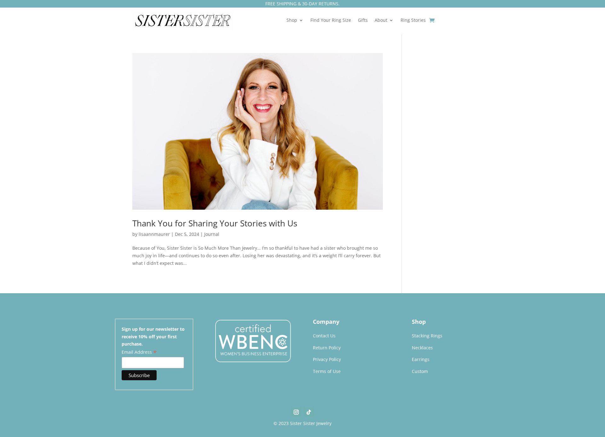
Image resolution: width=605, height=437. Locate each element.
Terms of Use (327, 371)
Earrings (420, 359)
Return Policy (327, 348)
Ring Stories (413, 20)
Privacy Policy (327, 359)
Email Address (139, 352)
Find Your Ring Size (330, 20)
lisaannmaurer (154, 234)
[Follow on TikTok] (309, 412)
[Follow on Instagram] (296, 412)
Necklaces (422, 348)
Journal (211, 234)
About (381, 20)
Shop (291, 20)
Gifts (363, 20)
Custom (420, 371)
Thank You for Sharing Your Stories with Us (214, 223)
